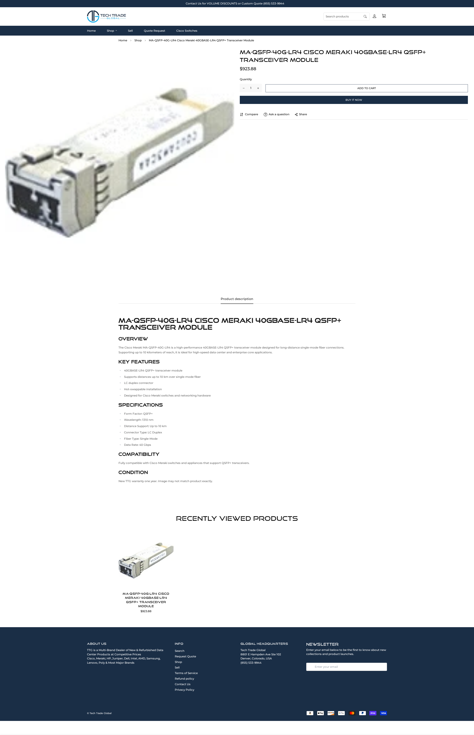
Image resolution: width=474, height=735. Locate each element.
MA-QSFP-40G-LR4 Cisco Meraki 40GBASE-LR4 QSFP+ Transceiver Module (146, 600)
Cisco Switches (186, 30)
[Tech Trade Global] (106, 16)
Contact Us (183, 684)
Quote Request (154, 30)
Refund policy (184, 678)
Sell (130, 30)
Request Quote (185, 656)
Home (91, 30)
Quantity (246, 79)
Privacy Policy (184, 689)
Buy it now (354, 100)
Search (179, 651)
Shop (110, 30)
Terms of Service (186, 673)
